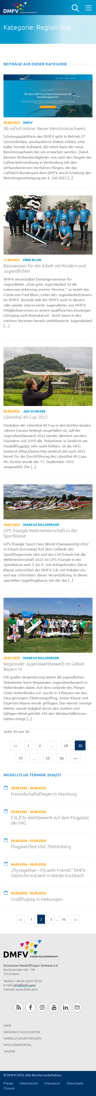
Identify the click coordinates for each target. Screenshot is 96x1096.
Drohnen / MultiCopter (21, 1032)
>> (75, 758)
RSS (19, 1007)
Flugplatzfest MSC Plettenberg (41, 846)
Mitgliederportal (17, 1045)
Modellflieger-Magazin (22, 1038)
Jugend (9, 1051)
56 (61, 758)
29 (66, 745)
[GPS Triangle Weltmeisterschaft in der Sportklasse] (48, 501)
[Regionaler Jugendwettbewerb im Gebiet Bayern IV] (48, 624)
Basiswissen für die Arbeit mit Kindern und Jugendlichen (44, 268)
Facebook (30, 1007)
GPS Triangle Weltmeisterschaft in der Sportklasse (40, 533)
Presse (8, 1083)
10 (64, 919)
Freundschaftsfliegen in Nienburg (44, 793)
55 (48, 758)
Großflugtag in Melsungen (36, 899)
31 (21, 758)
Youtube (53, 1007)
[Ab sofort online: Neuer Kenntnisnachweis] (48, 95)
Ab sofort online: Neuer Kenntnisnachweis (44, 128)
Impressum (52, 1083)
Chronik (9, 1088)
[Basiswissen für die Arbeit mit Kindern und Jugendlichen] (48, 224)
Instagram (42, 1007)
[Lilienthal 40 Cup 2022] (48, 376)
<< (16, 745)
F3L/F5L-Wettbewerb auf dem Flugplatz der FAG (50, 820)
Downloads (75, 1083)
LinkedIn (65, 1007)
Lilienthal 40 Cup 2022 (25, 417)
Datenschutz (29, 1083)
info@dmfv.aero (24, 985)
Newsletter (77, 1007)
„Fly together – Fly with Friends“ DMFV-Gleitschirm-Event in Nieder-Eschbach (49, 872)
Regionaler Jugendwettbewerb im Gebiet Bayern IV (43, 666)
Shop (7, 1025)
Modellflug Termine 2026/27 (32, 774)
